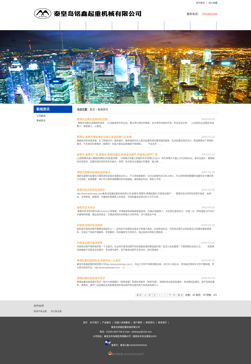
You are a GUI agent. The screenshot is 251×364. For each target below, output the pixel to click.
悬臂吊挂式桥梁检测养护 (91, 189)
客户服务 (151, 25)
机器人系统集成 (125, 25)
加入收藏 (213, 3)
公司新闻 (41, 116)
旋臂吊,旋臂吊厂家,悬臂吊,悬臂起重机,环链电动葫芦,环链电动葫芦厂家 (117, 154)
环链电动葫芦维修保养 (90, 242)
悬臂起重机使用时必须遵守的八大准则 (99, 260)
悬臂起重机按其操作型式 (91, 278)
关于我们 (73, 25)
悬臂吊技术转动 (86, 207)
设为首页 (201, 3)
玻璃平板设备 (40, 311)
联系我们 (203, 25)
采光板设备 (56, 311)
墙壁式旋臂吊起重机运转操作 (93, 172)
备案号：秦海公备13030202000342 (129, 345)
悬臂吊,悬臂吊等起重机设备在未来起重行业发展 (104, 136)
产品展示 (99, 25)
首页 (46, 25)
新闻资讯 (177, 25)
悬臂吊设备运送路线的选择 (92, 119)
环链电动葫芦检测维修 (90, 225)
